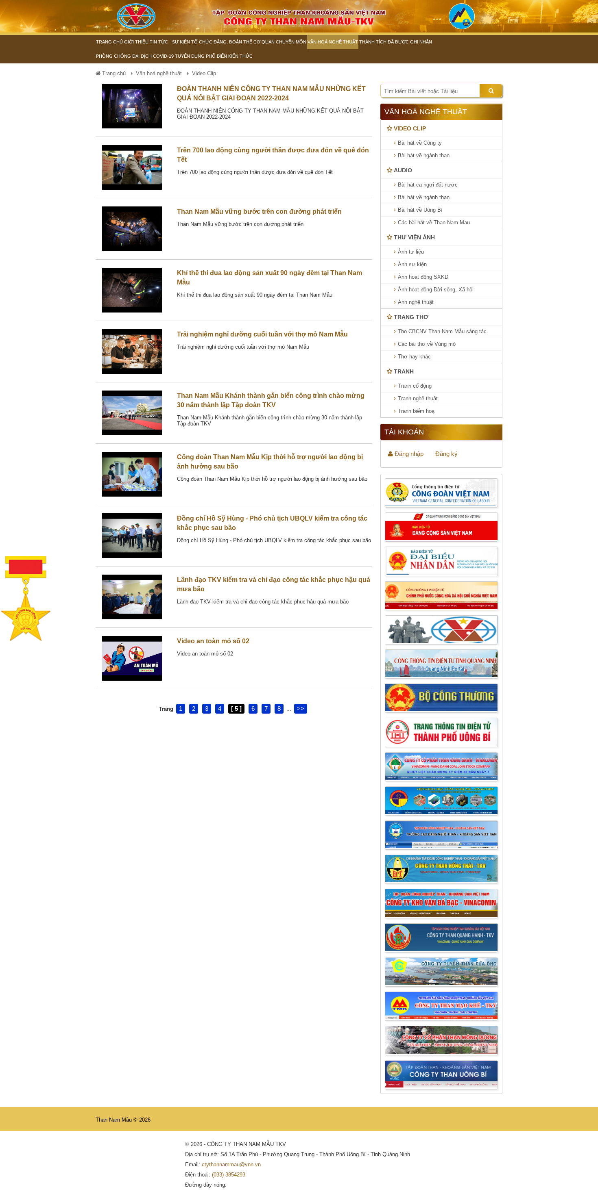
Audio (403, 170)
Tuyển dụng (190, 56)
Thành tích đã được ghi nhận (395, 41)
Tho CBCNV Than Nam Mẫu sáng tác (442, 331)
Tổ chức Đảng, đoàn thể (221, 41)
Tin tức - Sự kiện (170, 41)
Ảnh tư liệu (411, 252)
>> (300, 708)
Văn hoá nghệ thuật (333, 41)
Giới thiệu (136, 41)
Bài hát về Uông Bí (420, 210)
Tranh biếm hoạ (416, 411)
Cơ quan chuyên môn (279, 41)
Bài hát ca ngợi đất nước (428, 185)
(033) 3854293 (228, 1175)
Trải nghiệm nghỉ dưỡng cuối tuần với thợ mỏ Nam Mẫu (262, 334)
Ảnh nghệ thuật (416, 302)
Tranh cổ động (415, 386)
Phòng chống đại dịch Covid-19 (135, 56)
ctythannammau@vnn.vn (231, 1164)
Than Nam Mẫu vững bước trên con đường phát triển (259, 211)
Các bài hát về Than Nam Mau (434, 222)
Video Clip (410, 128)
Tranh (404, 371)
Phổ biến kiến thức (229, 56)
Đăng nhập (408, 454)
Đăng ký (446, 454)
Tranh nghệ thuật (418, 398)
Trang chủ (109, 41)
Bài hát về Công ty (420, 143)
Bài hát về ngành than (424, 155)
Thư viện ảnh (414, 237)
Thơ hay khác (414, 357)
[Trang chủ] (136, 16)
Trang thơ (411, 317)
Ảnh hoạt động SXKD (423, 277)
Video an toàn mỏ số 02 (213, 641)
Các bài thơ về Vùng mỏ (427, 344)
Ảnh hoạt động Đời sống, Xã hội (436, 289)
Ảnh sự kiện (412, 264)
